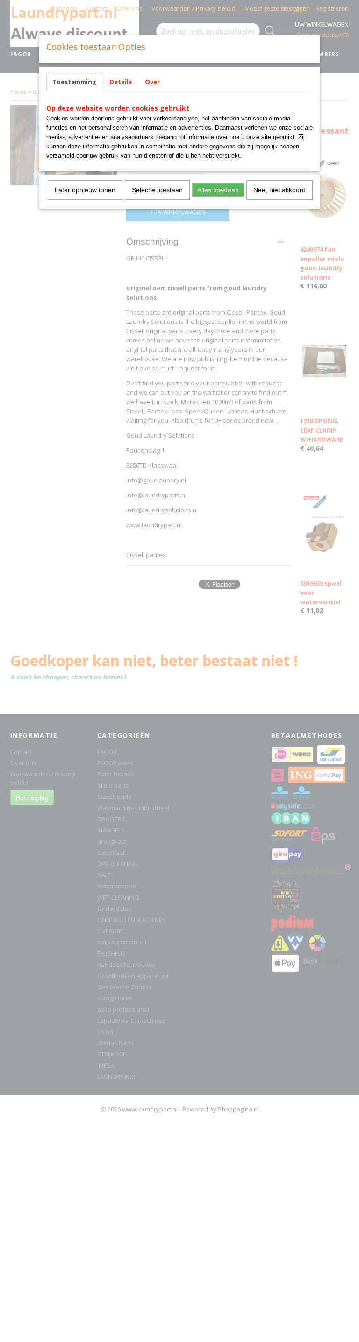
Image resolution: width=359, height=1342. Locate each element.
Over (152, 81)
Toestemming (74, 81)
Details (120, 81)
